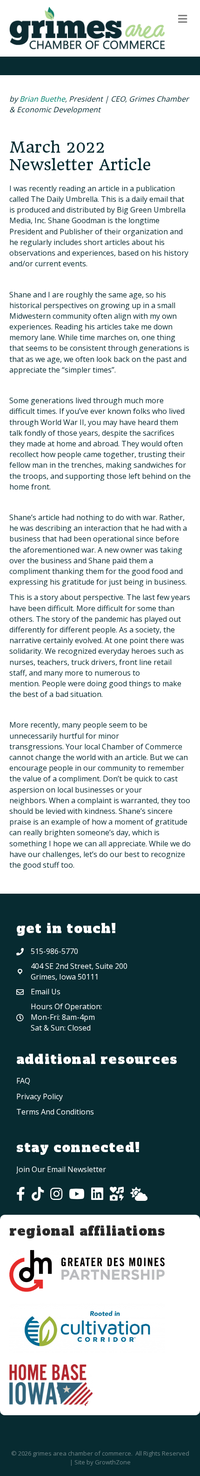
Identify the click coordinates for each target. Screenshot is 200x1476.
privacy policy (39, 1096)
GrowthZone (113, 1462)
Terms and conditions (55, 1112)
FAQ (23, 1081)
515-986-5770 (54, 951)
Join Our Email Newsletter (61, 1169)
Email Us (45, 991)
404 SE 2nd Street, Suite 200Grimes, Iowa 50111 (79, 971)
